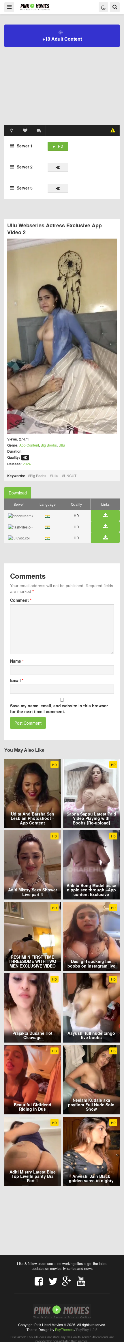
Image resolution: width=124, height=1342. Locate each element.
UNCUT (70, 475)
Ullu (62, 445)
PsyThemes (64, 1329)
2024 (27, 463)
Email (16, 680)
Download (18, 493)
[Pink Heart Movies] (35, 7)
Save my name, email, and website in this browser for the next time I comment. (59, 708)
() (39, 130)
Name (17, 661)
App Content (29, 445)
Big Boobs (49, 445)
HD (60, 146)
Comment (20, 600)
